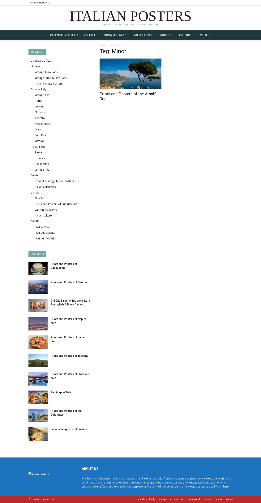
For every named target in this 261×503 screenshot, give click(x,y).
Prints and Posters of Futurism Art (56, 204)
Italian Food (142, 35)
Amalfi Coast (43, 123)
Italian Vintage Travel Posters (69, 429)
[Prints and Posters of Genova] (38, 287)
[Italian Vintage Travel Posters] (38, 434)
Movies (165, 35)
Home (103, 45)
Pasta (38, 152)
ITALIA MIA (42, 227)
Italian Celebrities (45, 187)
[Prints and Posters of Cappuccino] (38, 268)
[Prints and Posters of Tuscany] (38, 360)
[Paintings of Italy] (38, 397)
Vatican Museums (46, 210)
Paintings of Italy (61, 392)
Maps (38, 129)
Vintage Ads (42, 95)
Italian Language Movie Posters (54, 181)
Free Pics (40, 135)
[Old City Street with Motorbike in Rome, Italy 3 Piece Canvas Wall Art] (38, 305)
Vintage (90, 35)
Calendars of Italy (64, 35)
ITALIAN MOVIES (45, 238)
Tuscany (40, 118)
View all (39, 141)
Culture (185, 35)
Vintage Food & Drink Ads (51, 78)
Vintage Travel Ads (46, 72)
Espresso (40, 158)
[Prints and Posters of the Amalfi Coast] (130, 74)
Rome (38, 101)
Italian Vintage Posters (48, 83)
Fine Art (39, 198)
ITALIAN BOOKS (45, 232)
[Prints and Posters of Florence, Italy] (38, 379)
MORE (204, 35)
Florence (40, 112)
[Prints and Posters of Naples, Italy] (38, 323)
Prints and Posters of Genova (69, 282)
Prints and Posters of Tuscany (69, 355)
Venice (39, 106)
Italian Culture (43, 215)
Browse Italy (114, 35)
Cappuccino (42, 164)
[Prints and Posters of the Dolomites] (38, 415)
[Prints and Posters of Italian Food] (38, 342)
